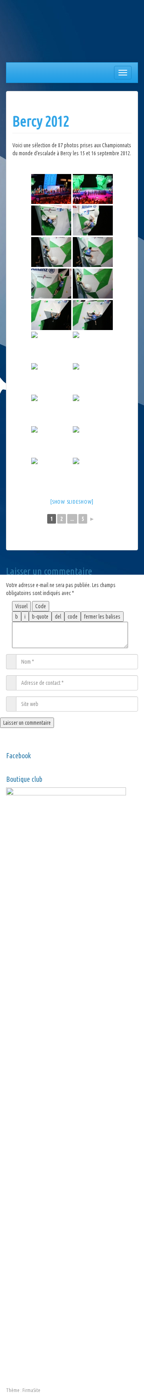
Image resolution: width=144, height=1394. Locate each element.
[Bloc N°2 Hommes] (93, 220)
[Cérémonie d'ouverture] (51, 189)
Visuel (21, 606)
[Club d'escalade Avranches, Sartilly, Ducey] (36, 33)
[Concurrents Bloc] (51, 378)
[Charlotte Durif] (93, 410)
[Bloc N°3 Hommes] (51, 315)
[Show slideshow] (72, 501)
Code (40, 606)
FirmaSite (31, 1390)
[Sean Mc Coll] (93, 347)
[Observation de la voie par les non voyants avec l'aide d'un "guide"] (93, 378)
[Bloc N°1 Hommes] (51, 220)
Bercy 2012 (40, 121)
